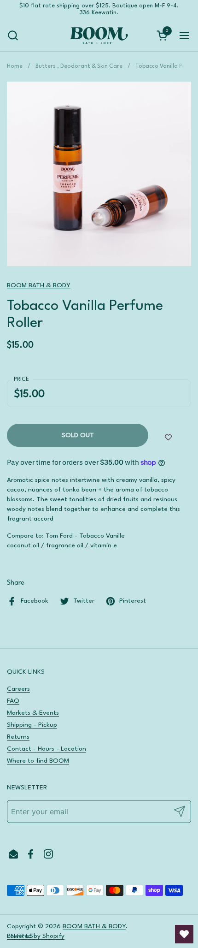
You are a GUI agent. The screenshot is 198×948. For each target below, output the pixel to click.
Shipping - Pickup (32, 725)
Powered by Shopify (35, 936)
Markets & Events (33, 713)
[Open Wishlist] (184, 934)
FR (20, 936)
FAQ (13, 701)
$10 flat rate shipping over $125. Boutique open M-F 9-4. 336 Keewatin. (99, 9)
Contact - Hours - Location (46, 749)
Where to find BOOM (38, 761)
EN (11, 936)
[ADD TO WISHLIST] (168, 437)
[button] (12, 35)
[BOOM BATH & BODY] (98, 35)
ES (29, 936)
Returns (18, 737)
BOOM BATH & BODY (38, 285)
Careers (18, 689)
